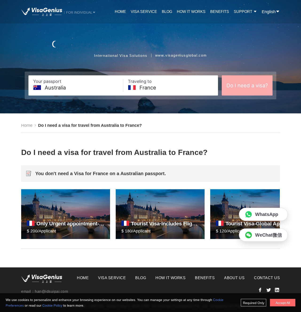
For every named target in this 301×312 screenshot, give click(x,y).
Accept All (283, 303)
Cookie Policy (52, 305)
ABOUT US (234, 278)
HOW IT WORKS (191, 12)
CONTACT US (267, 278)
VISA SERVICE (144, 12)
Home (26, 125)
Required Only (253, 303)
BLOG (167, 12)
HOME (120, 12)
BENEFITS (219, 12)
